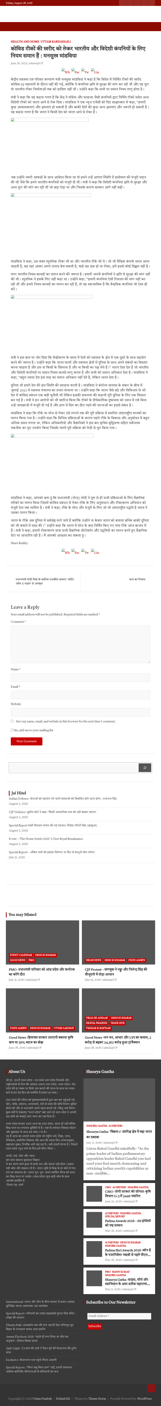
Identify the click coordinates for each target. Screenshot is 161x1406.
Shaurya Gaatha (100, 1072)
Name (15, 669)
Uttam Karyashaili (56, 41)
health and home (25, 41)
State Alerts (136, 960)
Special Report (115, 1216)
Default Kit (63, 1399)
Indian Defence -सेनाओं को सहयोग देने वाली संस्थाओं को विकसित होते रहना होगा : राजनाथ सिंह (63, 798)
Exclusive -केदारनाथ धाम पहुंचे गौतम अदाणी (31, 1360)
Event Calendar (21, 955)
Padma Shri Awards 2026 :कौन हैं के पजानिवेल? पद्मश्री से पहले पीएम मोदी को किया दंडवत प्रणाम (128, 1255)
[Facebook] (75, 74)
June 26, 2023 (19, 63)
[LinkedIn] (95, 74)
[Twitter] (85, 74)
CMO (108, 1187)
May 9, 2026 (112, 1289)
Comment (18, 622)
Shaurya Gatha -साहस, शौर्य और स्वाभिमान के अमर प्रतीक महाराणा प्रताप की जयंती (126, 1284)
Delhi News (93, 960)
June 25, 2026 (113, 1201)
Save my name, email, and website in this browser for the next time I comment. (66, 721)
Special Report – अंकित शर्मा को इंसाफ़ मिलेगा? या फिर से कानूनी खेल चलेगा (51, 852)
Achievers (116, 1126)
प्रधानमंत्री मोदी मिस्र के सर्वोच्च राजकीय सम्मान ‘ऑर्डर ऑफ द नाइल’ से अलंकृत (45, 581)
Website (16, 704)
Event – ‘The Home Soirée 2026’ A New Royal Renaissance (46, 839)
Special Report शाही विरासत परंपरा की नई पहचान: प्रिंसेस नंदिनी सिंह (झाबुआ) (53, 825)
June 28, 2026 (17, 1047)
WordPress (144, 1399)
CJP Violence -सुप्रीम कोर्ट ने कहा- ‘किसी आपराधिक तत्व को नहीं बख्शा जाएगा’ (52, 812)
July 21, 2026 (93, 1142)
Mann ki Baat (121, 1272)
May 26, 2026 (113, 1230)
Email (15, 687)
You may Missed (23, 915)
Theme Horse (97, 1399)
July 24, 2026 (92, 980)
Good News (17, 960)
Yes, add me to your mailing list (33, 730)
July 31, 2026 (16, 980)
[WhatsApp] (66, 74)
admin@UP (36, 63)
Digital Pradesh (96, 1023)
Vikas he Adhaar (97, 1018)
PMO (31, 960)
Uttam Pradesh (42, 1399)
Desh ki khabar (45, 955)
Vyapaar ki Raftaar (98, 1028)
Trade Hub (117, 1023)
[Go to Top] (151, 1388)
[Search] (145, 767)
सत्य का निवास (137, 579)
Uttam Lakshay (64, 1028)
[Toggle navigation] (11, 26)
